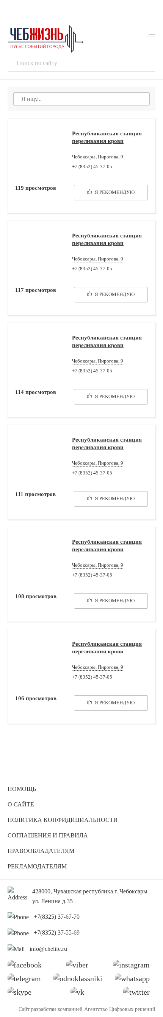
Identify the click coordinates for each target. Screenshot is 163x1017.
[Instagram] (134, 967)
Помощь (22, 789)
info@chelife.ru (48, 949)
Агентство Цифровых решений (119, 1009)
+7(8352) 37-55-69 (57, 932)
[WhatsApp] (135, 980)
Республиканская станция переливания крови (107, 137)
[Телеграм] (27, 980)
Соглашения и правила (48, 835)
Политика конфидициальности (63, 820)
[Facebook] (27, 967)
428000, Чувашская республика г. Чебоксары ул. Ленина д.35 (89, 896)
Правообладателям (41, 851)
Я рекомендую (114, 192)
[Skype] (22, 994)
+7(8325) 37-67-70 (57, 916)
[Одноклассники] (80, 980)
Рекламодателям (37, 866)
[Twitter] (139, 994)
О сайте (21, 804)
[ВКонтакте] (80, 994)
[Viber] (80, 967)
